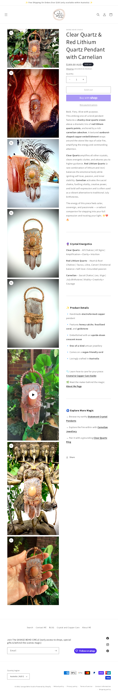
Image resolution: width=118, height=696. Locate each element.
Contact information (103, 686)
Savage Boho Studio (28, 687)
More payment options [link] (88, 105)
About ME (86, 627)
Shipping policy (105, 689)
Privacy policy (72, 686)
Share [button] (72, 457)
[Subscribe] (56, 650)
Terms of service (86, 686)
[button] (6, 14)
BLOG (51, 627)
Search (30, 627)
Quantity (69, 74)
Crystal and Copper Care (68, 627)
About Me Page (74, 386)
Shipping (70, 69)
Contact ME (41, 627)
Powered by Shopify (43, 687)
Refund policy (59, 686)
